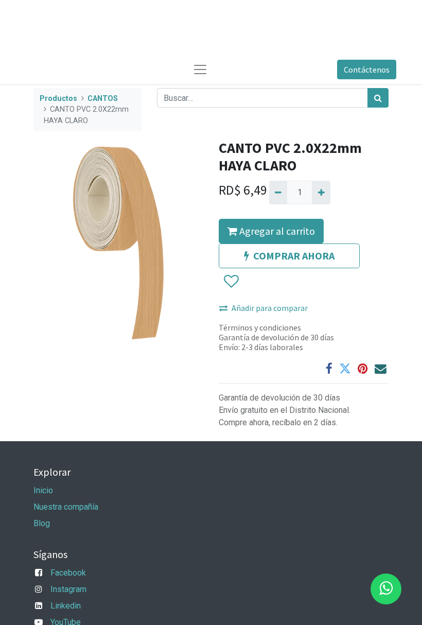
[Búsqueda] (378, 98)
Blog (41, 523)
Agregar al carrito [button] (276, 230)
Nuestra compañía (65, 507)
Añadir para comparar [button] (270, 308)
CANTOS (102, 98)
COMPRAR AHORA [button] (294, 255)
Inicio (43, 490)
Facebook (68, 573)
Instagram (68, 589)
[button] (231, 281)
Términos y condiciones (260, 327)
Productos (58, 98)
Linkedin (65, 606)
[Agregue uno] (321, 192)
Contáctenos (367, 69)
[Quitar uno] (278, 192)
